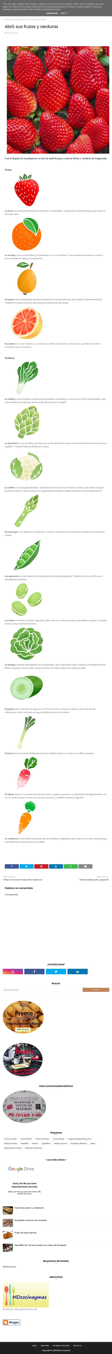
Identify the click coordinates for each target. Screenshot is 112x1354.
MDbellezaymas (9, 1266)
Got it (64, 13)
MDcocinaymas (63, 1350)
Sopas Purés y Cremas (12, 1148)
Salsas (92, 1143)
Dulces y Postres (10, 1143)
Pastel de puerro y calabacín (29, 1207)
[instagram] (13, 971)
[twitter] (56, 971)
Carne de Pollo (26, 1139)
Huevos (35, 1143)
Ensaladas (24, 1143)
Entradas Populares (61, 1346)
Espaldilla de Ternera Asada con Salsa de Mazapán (40, 1245)
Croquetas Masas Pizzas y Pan (79, 1139)
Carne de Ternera (42, 1139)
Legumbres (46, 1143)
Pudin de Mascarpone (26, 1232)
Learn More (52, 13)
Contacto (77, 1346)
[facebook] (34, 971)
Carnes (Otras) (58, 1139)
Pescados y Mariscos (79, 1143)
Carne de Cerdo (10, 1139)
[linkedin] (77, 971)
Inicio (7, 19)
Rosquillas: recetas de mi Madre (31, 1220)
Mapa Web (45, 1346)
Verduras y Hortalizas (33, 1148)
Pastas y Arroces (60, 1143)
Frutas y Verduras (17, 19)
